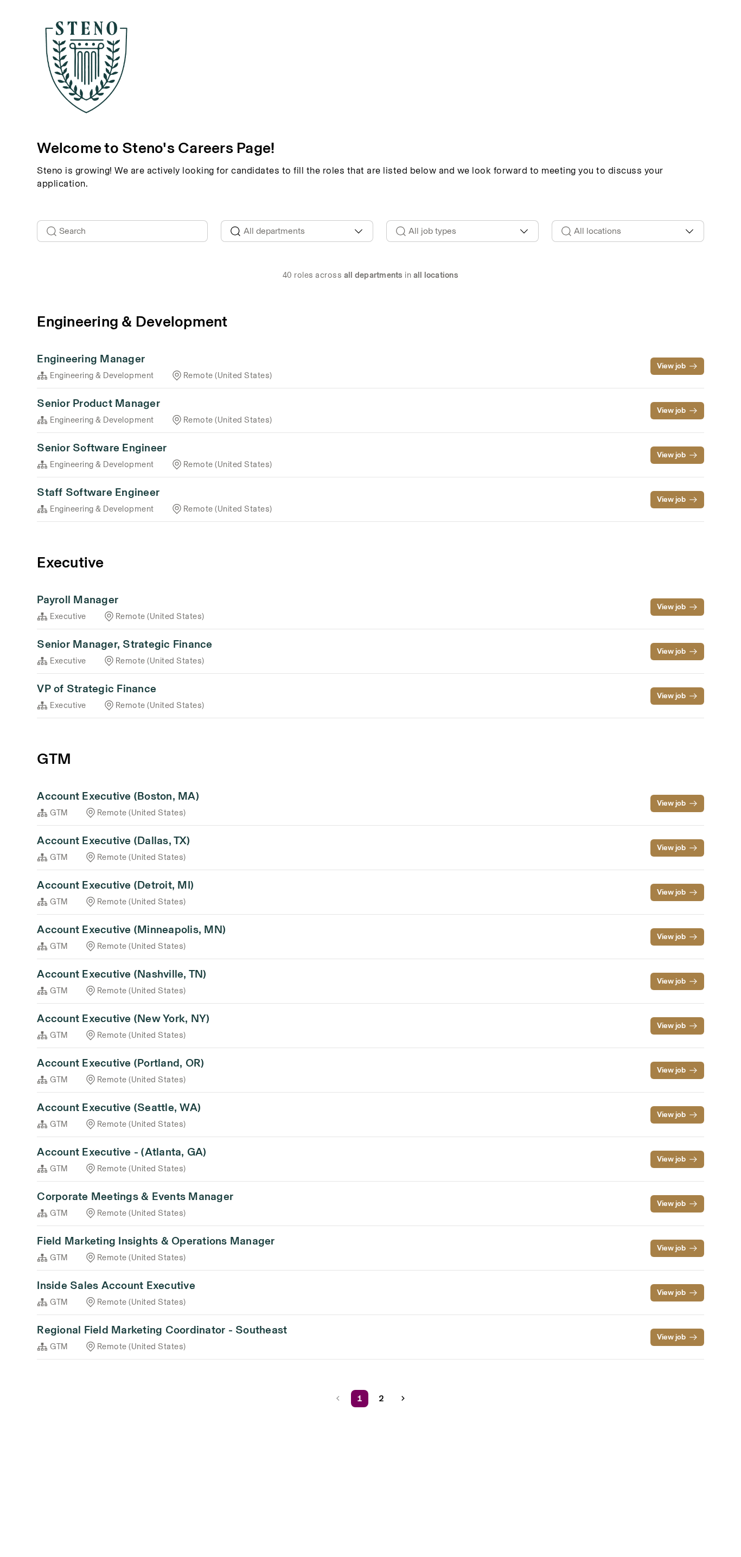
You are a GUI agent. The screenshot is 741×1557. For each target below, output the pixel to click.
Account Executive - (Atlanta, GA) (121, 1152)
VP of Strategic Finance (96, 688)
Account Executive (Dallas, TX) (113, 840)
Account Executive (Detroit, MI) (115, 885)
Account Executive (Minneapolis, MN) (131, 929)
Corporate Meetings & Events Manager (135, 1196)
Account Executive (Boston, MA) (118, 796)
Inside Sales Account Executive (116, 1285)
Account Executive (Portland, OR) (120, 1063)
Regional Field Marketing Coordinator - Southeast (162, 1330)
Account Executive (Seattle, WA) (119, 1107)
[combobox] (297, 231)
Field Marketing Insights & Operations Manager (155, 1241)
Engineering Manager (91, 358)
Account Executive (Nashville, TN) (121, 974)
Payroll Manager (77, 599)
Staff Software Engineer (98, 492)
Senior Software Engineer (102, 447)
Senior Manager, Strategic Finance (124, 644)
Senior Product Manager (98, 403)
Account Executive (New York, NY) (123, 1018)
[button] (403, 1398)
